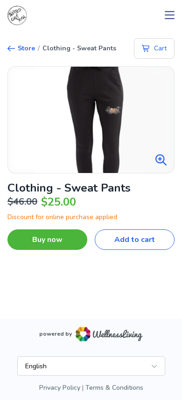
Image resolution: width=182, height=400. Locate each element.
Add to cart (134, 239)
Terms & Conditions (114, 387)
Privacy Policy (59, 387)
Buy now (47, 239)
